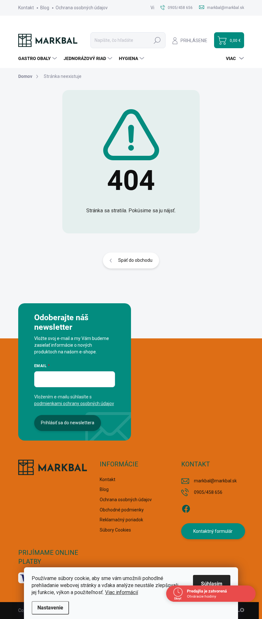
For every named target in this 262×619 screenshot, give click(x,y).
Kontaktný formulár (213, 531)
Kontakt (26, 7)
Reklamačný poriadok (121, 519)
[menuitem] (38, 58)
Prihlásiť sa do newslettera (67, 422)
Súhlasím (211, 584)
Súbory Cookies (115, 529)
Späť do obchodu (135, 260)
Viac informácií (121, 592)
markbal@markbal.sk (215, 480)
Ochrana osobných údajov (82, 7)
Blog (44, 7)
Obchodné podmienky (122, 509)
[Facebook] (186, 507)
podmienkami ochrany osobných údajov (74, 403)
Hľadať (157, 40)
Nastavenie (50, 608)
